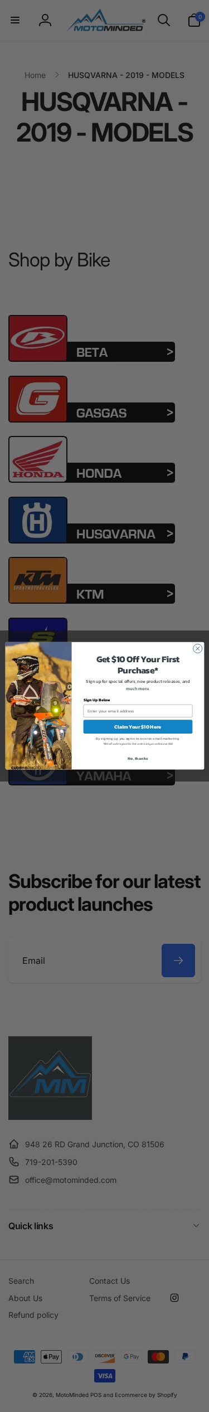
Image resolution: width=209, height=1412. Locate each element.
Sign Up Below (96, 700)
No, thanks (138, 758)
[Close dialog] (197, 648)
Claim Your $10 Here (137, 727)
